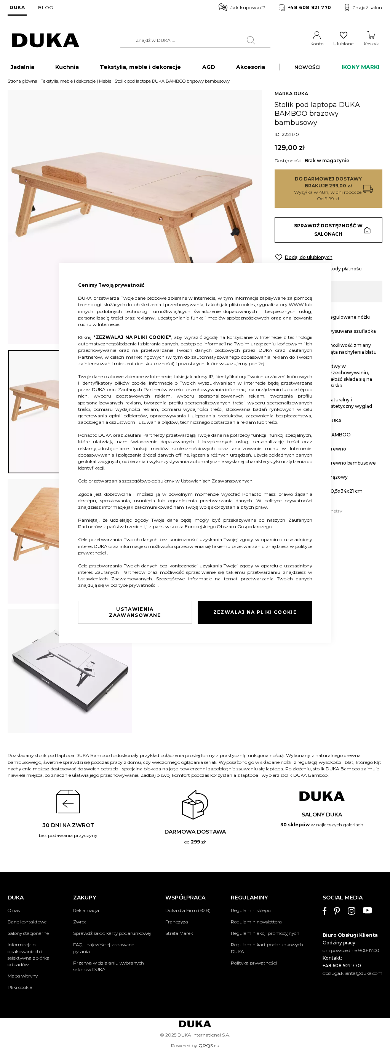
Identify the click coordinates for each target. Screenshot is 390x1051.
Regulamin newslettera (256, 922)
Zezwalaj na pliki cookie (255, 612)
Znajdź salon (367, 7)
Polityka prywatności (254, 963)
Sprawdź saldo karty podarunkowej (112, 933)
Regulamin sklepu (251, 910)
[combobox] (195, 40)
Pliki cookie (20, 987)
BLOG (45, 7)
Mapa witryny (23, 976)
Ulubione (343, 43)
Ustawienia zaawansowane (135, 612)
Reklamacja (86, 910)
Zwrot (79, 922)
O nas (14, 910)
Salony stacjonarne (28, 933)
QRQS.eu (208, 1045)
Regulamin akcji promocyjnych (265, 933)
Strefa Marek (179, 933)
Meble (105, 81)
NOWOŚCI (307, 67)
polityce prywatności (288, 500)
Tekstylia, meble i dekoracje (68, 81)
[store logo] (46, 40)
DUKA (17, 7)
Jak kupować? (247, 7)
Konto (317, 43)
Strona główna (22, 81)
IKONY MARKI (360, 67)
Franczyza (176, 922)
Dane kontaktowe (27, 922)
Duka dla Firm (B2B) (188, 910)
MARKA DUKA (291, 93)
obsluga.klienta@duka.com (352, 973)
